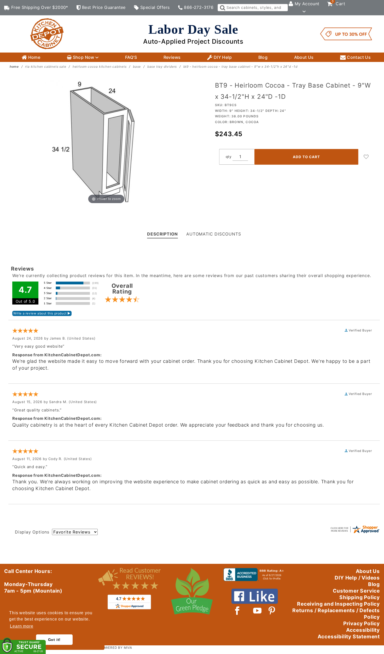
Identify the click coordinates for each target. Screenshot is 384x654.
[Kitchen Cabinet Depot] (47, 33)
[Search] (222, 7)
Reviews (172, 57)
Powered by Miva (116, 648)
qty (229, 156)
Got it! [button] (54, 640)
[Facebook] (237, 610)
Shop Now (83, 57)
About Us (304, 57)
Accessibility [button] (363, 630)
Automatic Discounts (213, 234)
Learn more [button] (21, 626)
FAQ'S (131, 57)
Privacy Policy (361, 623)
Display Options (32, 532)
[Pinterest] (271, 610)
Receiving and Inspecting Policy (338, 604)
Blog (263, 57)
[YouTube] (257, 610)
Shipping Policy (359, 597)
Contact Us (358, 57)
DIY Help (222, 57)
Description (162, 234)
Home (33, 57)
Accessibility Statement (349, 636)
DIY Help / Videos (357, 578)
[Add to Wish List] (366, 157)
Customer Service (356, 591)
